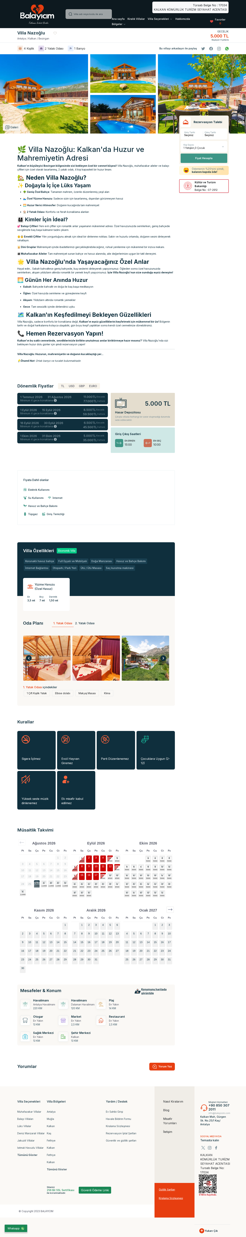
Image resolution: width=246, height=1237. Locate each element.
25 (103, 883)
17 (96, 875)
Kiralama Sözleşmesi (118, 1126)
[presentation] (29, 658)
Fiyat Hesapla (204, 158)
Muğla (50, 1118)
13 (117, 866)
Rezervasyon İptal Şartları (121, 1133)
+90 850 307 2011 (219, 1107)
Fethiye (51, 1140)
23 (89, 883)
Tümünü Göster (27, 1154)
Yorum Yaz (165, 1066)
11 (103, 866)
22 (81, 883)
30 (65, 882)
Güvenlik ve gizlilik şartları (121, 1140)
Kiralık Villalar (136, 18)
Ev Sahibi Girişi (114, 1111)
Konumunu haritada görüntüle (154, 991)
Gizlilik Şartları (167, 1189)
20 (117, 875)
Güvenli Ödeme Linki (95, 1190)
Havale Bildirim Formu (118, 1118)
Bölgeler (117, 24)
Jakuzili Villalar (26, 1140)
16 (89, 875)
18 (103, 875)
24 (96, 883)
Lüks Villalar (24, 1126)
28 (51, 882)
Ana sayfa (118, 18)
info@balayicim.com (219, 1113)
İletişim (167, 1132)
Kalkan (51, 1126)
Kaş (49, 1133)
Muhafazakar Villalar (29, 1111)
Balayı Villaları (25, 1118)
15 (81, 875)
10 (96, 866)
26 (36, 882)
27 (44, 882)
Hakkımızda (182, 18)
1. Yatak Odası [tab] (62, 623)
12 (110, 866)
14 (74, 875)
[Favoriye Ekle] (55, 33)
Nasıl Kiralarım (173, 1101)
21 (74, 883)
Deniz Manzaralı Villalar (31, 1133)
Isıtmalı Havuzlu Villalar (30, 1147)
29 (58, 882)
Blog (166, 1110)
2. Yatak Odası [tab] (85, 623)
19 (110, 875)
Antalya (51, 1111)
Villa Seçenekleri (159, 18)
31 (22, 891)
